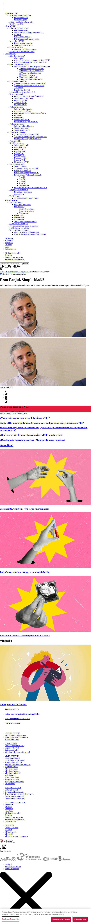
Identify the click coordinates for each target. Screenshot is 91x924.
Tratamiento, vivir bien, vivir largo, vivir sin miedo (24, 509)
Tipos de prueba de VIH (23, 45)
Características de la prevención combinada (30, 234)
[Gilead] (7, 843)
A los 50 (22, 183)
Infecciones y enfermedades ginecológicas (30, 113)
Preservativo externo (26, 209)
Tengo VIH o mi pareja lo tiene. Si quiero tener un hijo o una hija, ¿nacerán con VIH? (42, 423)
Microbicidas (19, 217)
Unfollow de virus (11, 828)
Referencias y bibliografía (14, 259)
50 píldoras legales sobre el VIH (26, 198)
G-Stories (8, 830)
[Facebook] (5, 3)
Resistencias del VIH (22, 90)
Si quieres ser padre (21, 128)
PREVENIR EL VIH (13, 788)
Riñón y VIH (19, 154)
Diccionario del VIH (12, 253)
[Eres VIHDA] (10, 267)
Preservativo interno (26, 211)
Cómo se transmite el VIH (19, 28)
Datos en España (20, 20)
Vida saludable (14, 141)
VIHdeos (8, 245)
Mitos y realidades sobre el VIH (21, 22)
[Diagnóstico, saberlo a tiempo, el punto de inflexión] (45, 568)
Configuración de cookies (10, 919)
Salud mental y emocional (24, 98)
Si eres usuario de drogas (18, 224)
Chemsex (17, 35)
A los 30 (22, 179)
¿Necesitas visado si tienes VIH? (26, 135)
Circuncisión (19, 219)
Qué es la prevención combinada (26, 232)
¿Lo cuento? (18, 58)
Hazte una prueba (6, 411)
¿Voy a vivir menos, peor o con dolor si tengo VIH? (25, 418)
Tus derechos (14, 196)
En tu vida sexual (15, 202)
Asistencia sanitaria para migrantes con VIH (30, 137)
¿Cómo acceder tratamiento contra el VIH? (30, 84)
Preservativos (19, 207)
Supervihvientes (20, 166)
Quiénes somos (10, 249)
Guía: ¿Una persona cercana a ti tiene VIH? (30, 62)
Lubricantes (18, 215)
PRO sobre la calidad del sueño (30, 79)
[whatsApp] (6, 400)
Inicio (2, 272)
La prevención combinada (19, 230)
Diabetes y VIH (20, 158)
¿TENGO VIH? (11, 744)
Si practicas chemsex (22, 130)
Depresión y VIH (20, 101)
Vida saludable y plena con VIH (26, 168)
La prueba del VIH (16, 41)
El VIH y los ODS (16, 24)
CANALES (9, 825)
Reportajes (9, 240)
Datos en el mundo (21, 18)
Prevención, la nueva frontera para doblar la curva (25, 635)
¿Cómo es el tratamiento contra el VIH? (29, 86)
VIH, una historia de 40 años (20, 16)
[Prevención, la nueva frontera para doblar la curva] (45, 631)
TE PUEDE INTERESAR (15, 802)
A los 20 (22, 177)
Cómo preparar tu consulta (19, 64)
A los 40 (22, 181)
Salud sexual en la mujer (23, 109)
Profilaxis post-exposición (19, 228)
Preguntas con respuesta (14, 257)
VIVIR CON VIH (12, 756)
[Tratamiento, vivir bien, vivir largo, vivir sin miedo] (45, 504)
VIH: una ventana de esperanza (16, 272)
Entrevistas (9, 243)
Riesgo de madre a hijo (22, 37)
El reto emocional (16, 94)
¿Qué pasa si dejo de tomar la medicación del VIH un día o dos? (31, 435)
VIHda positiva (10, 832)
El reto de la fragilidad (22, 171)
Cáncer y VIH (19, 160)
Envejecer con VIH (16, 164)
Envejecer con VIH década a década (27, 175)
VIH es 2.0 (9, 834)
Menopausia (18, 118)
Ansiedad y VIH (20, 103)
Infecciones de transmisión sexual (21, 52)
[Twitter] (6, 395)
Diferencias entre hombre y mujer (26, 39)
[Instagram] (7, 9)
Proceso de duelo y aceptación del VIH (28, 96)
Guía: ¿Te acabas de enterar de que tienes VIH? (32, 60)
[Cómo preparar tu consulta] (45, 700)
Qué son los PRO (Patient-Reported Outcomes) (32, 67)
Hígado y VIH (19, 151)
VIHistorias (9, 238)
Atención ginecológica (22, 111)
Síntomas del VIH (16, 47)
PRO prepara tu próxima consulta (31, 69)
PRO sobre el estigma (27, 75)
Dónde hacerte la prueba (23, 43)
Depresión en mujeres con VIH (26, 122)
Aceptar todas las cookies (61, 919)
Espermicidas (24, 213)
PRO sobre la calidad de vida (30, 73)
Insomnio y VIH (20, 105)
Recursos (8, 255)
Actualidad (6, 445)
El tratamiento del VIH (18, 81)
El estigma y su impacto (23, 192)
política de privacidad (13, 867)
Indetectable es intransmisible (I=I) (22, 92)
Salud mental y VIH (21, 145)
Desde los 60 (24, 185)
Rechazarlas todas (80, 919)
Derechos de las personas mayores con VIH (30, 188)
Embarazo (18, 115)
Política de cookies (12, 869)
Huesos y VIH (19, 156)
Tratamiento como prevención (25, 222)
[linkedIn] (6, 397)
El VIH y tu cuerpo (16, 143)
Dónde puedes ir (19, 411)
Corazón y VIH (20, 147)
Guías (7, 247)
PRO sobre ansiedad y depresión (31, 71)
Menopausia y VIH (21, 162)
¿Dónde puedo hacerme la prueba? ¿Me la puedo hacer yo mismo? (32, 440)
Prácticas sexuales (21, 30)
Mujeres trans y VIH (22, 120)
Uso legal (8, 864)
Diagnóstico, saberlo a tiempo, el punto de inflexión (25, 572)
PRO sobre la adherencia (28, 77)
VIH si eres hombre (16, 124)
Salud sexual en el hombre (24, 126)
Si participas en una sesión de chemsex (23, 226)
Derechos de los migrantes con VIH (27, 139)
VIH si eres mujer (16, 107)
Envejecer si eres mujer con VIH (26, 173)
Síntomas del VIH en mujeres (25, 50)
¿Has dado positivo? (17, 56)
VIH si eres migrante (17, 132)
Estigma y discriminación (18, 190)
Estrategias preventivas (22, 205)
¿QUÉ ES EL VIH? (12, 733)
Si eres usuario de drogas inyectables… (28, 33)
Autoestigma (19, 194)
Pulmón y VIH (19, 149)
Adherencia (18, 88)
